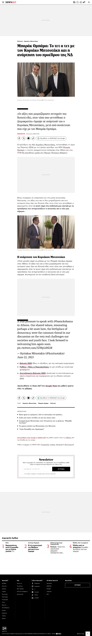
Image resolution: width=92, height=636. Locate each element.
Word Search (69, 444)
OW (48, 594)
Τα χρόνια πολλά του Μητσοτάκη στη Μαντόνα (37, 426)
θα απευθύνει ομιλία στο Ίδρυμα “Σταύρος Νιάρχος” (44, 153)
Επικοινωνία (20, 594)
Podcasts (4, 613)
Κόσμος (4, 588)
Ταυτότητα (19, 586)
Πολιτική (20, 41)
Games (26, 444)
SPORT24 (49, 586)
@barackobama (63, 321)
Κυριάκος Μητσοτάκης (31, 41)
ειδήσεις (68, 437)
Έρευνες (4, 605)
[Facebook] (19, 138)
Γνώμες (4, 591)
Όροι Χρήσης (20, 588)
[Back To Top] (88, 633)
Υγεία (3, 602)
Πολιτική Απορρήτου (22, 591)
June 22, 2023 (25, 357)
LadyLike (49, 591)
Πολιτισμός (5, 596)
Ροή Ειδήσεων (5, 607)
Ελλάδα (4, 583)
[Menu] (3, 2)
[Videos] (77, 2)
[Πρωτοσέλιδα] (74, 2)
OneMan (49, 588)
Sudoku (52, 444)
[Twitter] (24, 138)
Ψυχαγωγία (5, 599)
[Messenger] (28, 138)
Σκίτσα (4, 610)
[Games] (84, 2)
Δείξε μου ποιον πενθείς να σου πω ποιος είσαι (37, 418)
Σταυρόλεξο (45, 444)
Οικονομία (4, 594)
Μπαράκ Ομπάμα (43, 403)
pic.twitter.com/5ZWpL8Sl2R (34, 348)
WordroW (59, 444)
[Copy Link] (33, 138)
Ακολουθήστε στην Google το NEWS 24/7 (31, 437)
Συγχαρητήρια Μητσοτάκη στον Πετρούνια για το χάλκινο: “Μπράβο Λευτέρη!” (45, 422)
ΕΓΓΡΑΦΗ (78, 585)
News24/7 (49, 583)
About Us (19, 583)
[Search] (89, 2)
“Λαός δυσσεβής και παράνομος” (31, 429)
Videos (4, 615)
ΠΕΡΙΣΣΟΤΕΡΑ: (22, 411)
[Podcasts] (81, 2)
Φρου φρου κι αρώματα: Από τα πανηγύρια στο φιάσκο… (41, 414)
